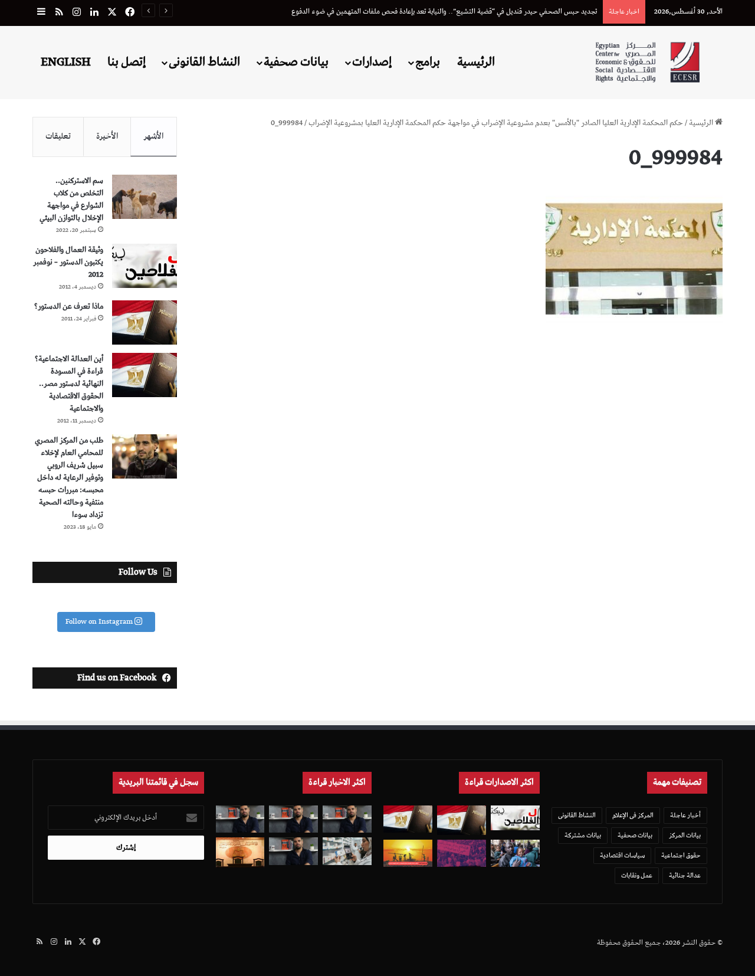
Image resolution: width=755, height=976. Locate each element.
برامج (427, 62)
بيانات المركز (685, 835)
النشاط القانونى (204, 62)
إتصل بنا (126, 62)
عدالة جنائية (685, 875)
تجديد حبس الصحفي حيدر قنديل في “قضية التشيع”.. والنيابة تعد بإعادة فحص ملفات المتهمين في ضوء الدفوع (444, 11)
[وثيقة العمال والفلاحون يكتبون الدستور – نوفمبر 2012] (144, 266)
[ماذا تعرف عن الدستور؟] (144, 322)
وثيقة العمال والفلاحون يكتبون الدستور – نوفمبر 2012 (68, 262)
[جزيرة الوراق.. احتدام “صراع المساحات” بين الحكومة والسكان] (461, 853)
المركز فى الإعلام (633, 815)
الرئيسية (476, 62)
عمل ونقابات (636, 875)
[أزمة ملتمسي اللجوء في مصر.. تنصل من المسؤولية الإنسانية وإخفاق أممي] (515, 853)
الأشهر (153, 136)
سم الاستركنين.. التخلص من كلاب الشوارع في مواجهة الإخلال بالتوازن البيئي (71, 199)
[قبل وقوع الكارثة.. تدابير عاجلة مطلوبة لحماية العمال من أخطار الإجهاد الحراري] (407, 853)
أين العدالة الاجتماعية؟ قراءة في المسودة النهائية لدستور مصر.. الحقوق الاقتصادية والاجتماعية (69, 384)
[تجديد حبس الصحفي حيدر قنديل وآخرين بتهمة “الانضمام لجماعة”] (347, 819)
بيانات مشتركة (582, 835)
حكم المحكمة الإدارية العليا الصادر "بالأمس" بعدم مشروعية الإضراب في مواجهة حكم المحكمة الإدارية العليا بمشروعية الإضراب (495, 123)
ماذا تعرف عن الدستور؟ (68, 306)
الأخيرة (107, 136)
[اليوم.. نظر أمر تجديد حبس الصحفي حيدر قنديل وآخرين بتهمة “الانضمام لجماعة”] (293, 819)
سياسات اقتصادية (622, 855)
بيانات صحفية (296, 62)
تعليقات (58, 136)
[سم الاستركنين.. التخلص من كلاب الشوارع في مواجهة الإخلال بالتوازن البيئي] (144, 197)
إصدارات (372, 62)
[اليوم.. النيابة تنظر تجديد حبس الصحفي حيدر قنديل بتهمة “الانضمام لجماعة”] (293, 851)
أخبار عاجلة (685, 815)
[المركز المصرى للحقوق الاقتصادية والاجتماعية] (647, 62)
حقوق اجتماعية (681, 855)
